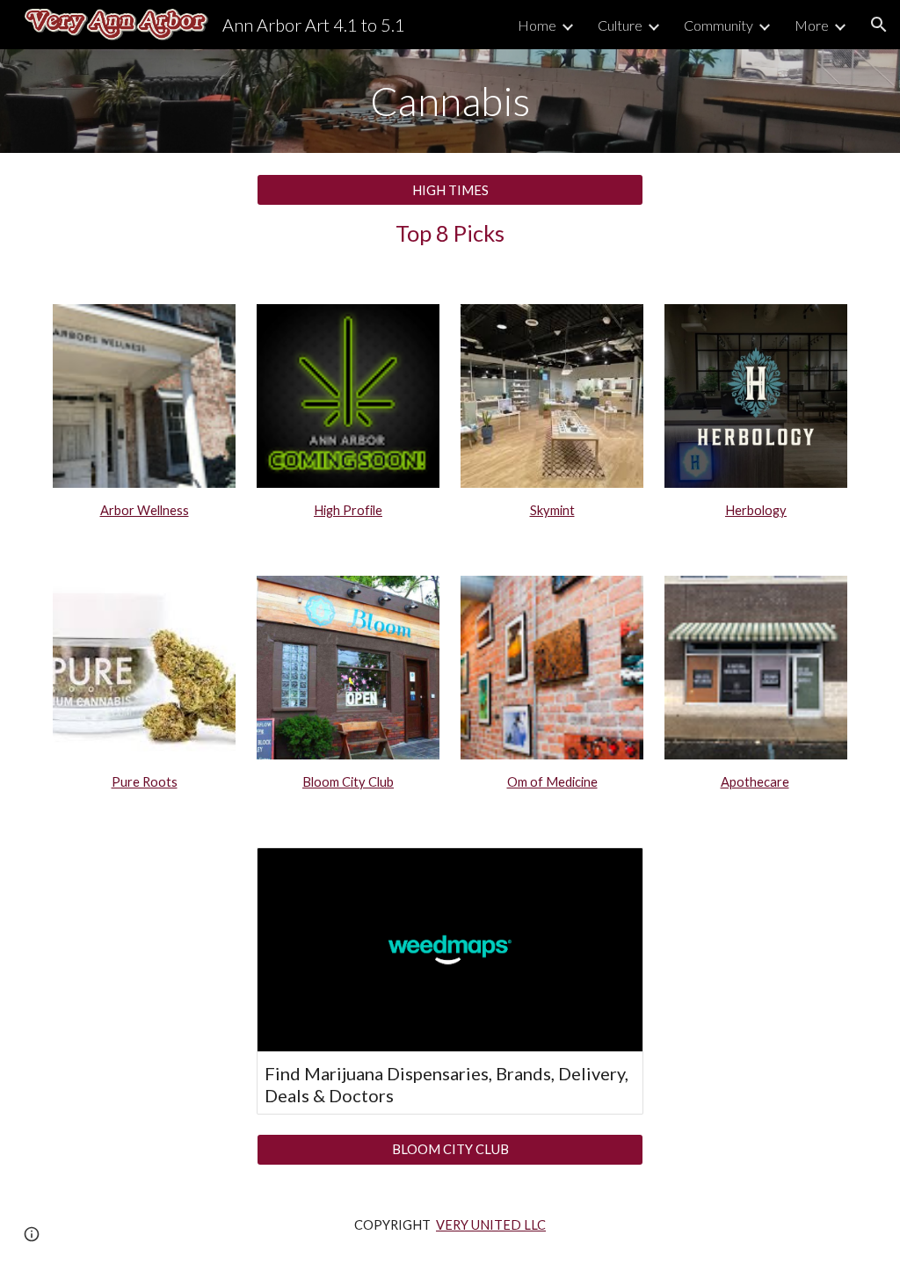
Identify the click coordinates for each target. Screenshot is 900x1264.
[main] (450, 101)
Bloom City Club (348, 781)
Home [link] (537, 25)
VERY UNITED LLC (491, 1224)
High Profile (348, 510)
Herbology (756, 510)
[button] (879, 25)
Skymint (552, 510)
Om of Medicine (552, 781)
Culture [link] (620, 25)
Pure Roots (145, 781)
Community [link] (718, 25)
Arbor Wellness (144, 510)
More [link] (812, 25)
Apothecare (755, 781)
